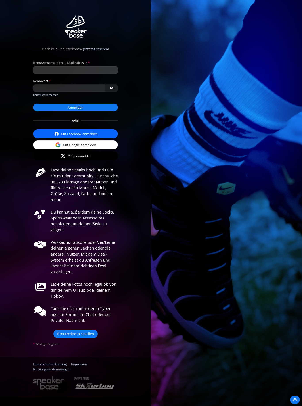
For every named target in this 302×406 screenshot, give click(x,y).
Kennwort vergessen (45, 95)
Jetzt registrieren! (96, 49)
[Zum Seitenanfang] (295, 400)
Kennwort (40, 81)
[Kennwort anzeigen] (111, 88)
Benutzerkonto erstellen (75, 333)
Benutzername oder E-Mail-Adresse (60, 62)
